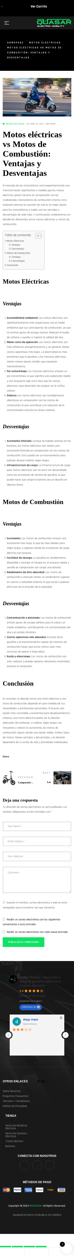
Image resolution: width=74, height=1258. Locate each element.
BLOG (41, 1081)
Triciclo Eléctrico (14, 1141)
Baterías (10, 1146)
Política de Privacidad (15, 1106)
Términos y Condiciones (16, 1101)
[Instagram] (50, 1165)
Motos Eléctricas (45, 42)
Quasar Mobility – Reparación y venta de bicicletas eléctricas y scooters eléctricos (40, 981)
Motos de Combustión (18, 253)
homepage (15, 42)
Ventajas (16, 244)
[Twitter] (37, 1165)
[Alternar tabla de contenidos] (37, 236)
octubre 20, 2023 (35, 124)
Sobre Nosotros (12, 1091)
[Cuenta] (2, 1253)
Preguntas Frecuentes (15, 1096)
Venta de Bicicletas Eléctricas (16, 1127)
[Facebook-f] (24, 1165)
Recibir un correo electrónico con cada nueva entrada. (37, 932)
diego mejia (30, 1019)
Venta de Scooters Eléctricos (16, 1135)
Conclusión (12, 265)
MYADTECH (36, 1206)
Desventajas (18, 248)
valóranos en (29, 1007)
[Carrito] (27, 1253)
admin (52, 124)
